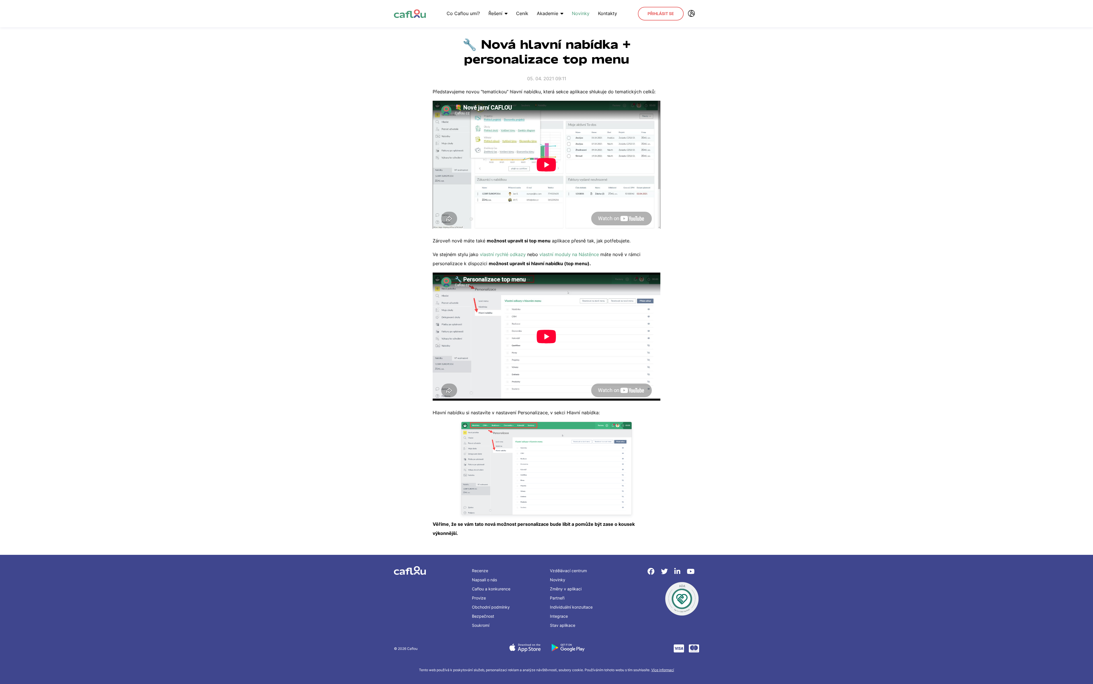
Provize (479, 598)
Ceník (522, 13)
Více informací (662, 670)
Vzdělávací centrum (568, 570)
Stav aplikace (562, 625)
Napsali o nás (484, 579)
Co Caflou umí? (463, 13)
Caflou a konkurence (491, 588)
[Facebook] (652, 571)
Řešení (495, 13)
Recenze (480, 570)
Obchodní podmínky (491, 607)
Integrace (559, 616)
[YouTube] (691, 571)
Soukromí (480, 625)
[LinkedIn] (678, 571)
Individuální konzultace (571, 607)
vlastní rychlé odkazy (503, 254)
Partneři (557, 598)
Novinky (580, 13)
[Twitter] (665, 571)
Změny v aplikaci (566, 588)
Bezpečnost (483, 616)
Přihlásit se (661, 13)
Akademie (547, 13)
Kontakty (607, 13)
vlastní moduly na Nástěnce (569, 254)
